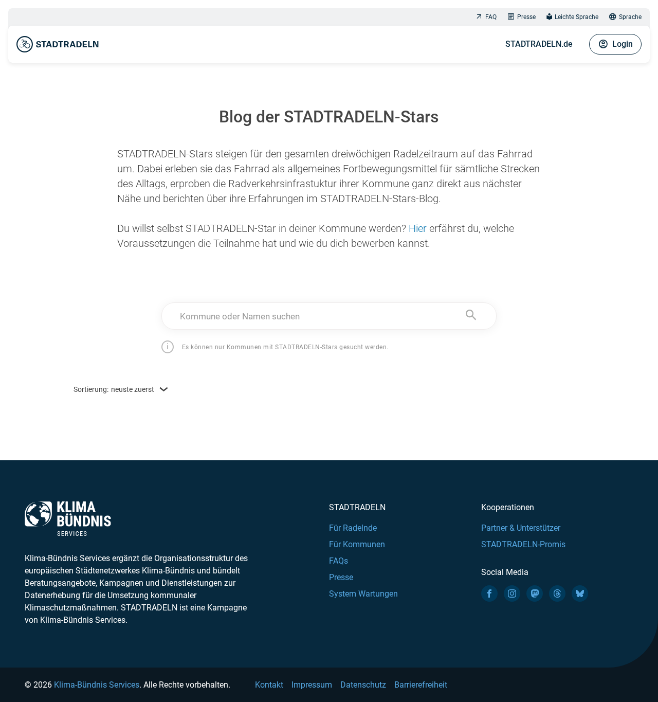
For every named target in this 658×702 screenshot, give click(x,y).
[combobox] (329, 316)
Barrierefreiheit (420, 685)
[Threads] (557, 593)
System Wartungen (363, 594)
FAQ (491, 17)
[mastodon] (534, 593)
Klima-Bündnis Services (96, 685)
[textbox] (329, 316)
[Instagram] (512, 593)
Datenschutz (363, 685)
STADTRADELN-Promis (523, 544)
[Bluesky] (580, 593)
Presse (526, 17)
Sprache (630, 17)
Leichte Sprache (576, 17)
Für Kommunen (357, 544)
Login (622, 44)
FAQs (338, 561)
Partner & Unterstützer (520, 528)
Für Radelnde (353, 528)
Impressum (311, 685)
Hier (418, 228)
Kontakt (269, 685)
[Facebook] (489, 593)
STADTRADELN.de (539, 44)
